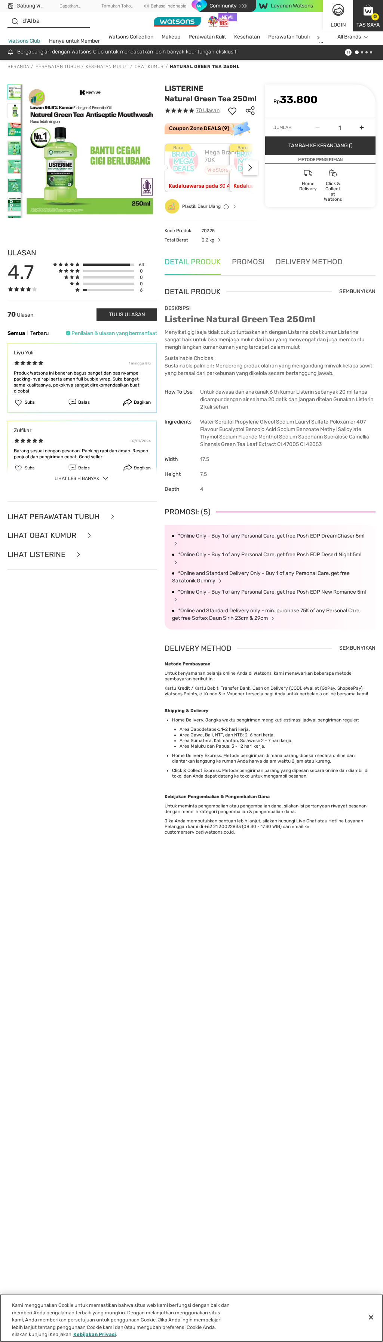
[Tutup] (371, 1317)
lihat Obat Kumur (42, 535)
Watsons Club (24, 41)
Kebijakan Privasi (94, 1334)
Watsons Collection (130, 37)
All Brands (349, 37)
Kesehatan (247, 37)
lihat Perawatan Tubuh (54, 517)
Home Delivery (187, 720)
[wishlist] (232, 110)
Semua (16, 333)
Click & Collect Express (196, 770)
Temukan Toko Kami (116, 6)
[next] (318, 37)
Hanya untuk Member (74, 41)
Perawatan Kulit (207, 37)
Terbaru (39, 333)
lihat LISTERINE (37, 554)
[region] (191, 1318)
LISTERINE (184, 88)
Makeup (171, 37)
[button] (368, 15)
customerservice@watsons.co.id (199, 832)
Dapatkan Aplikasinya (69, 6)
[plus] (361, 127)
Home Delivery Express (196, 755)
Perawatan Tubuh (289, 37)
